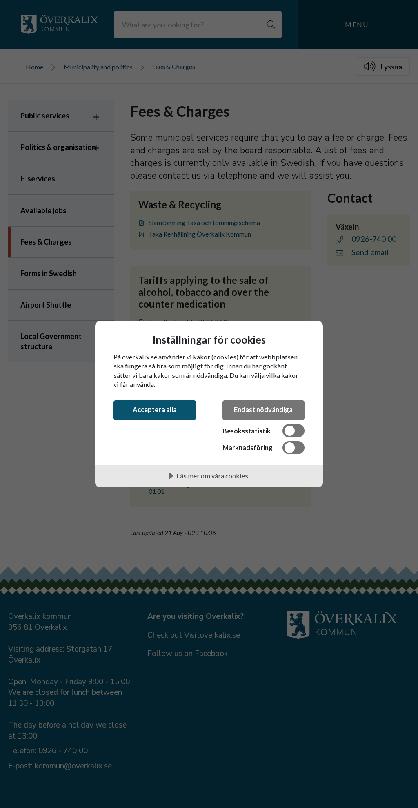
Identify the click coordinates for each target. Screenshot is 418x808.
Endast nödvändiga (263, 409)
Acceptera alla (155, 409)
